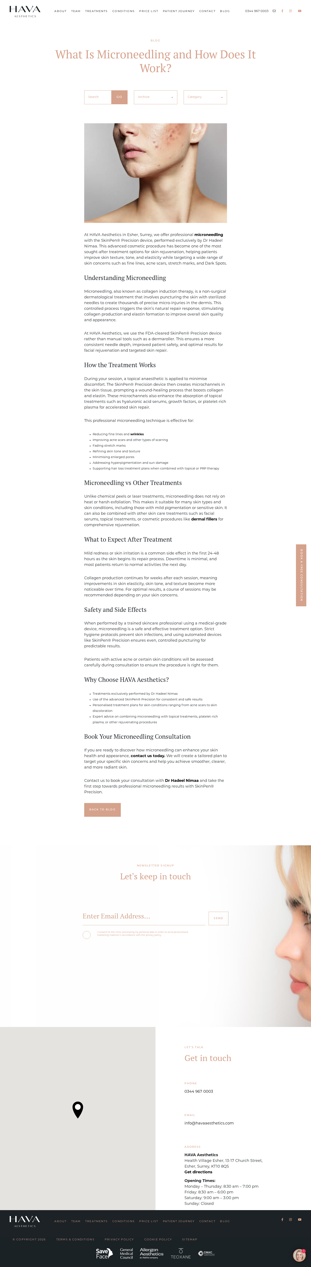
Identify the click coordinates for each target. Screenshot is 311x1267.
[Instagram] (290, 11)
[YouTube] (299, 11)
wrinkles (137, 434)
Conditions (123, 11)
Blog (225, 11)
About (60, 11)
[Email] (274, 11)
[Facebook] (282, 11)
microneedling (208, 235)
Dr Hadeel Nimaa (182, 781)
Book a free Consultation (301, 575)
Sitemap (189, 1239)
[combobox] (155, 97)
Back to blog (102, 810)
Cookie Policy (158, 1239)
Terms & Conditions (75, 1239)
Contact (207, 11)
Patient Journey (179, 11)
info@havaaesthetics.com (209, 1124)
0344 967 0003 (256, 11)
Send (218, 918)
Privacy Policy (119, 1239)
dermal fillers (204, 520)
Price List (148, 11)
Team (76, 11)
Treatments (96, 11)
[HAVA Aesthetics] (29, 11)
